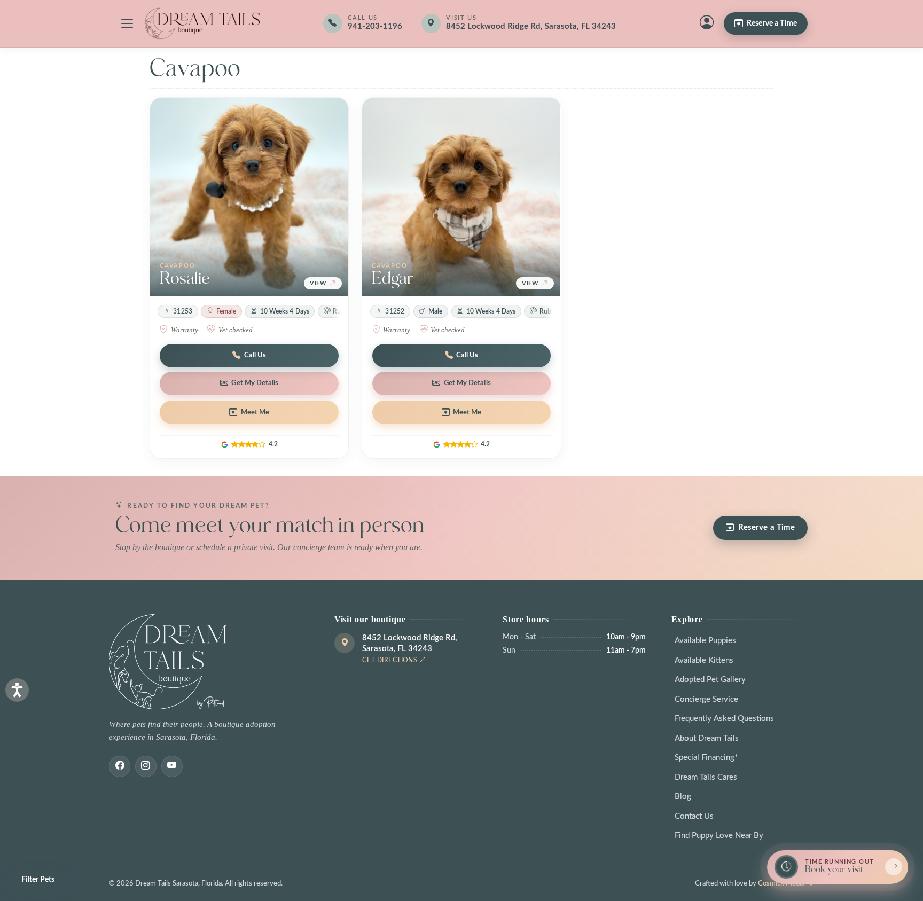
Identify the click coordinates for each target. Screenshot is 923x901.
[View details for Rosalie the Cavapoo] (249, 197)
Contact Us (694, 816)
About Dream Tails (707, 738)
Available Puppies (705, 641)
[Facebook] (119, 766)
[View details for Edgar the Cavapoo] (461, 197)
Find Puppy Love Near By (719, 836)
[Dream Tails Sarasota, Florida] (202, 23)
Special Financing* (706, 758)
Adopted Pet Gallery (710, 680)
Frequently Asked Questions (724, 719)
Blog (683, 797)
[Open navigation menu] (127, 23)
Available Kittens (704, 660)
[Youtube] (172, 766)
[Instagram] (146, 766)
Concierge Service (706, 699)
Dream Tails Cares (706, 777)
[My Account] (706, 23)
